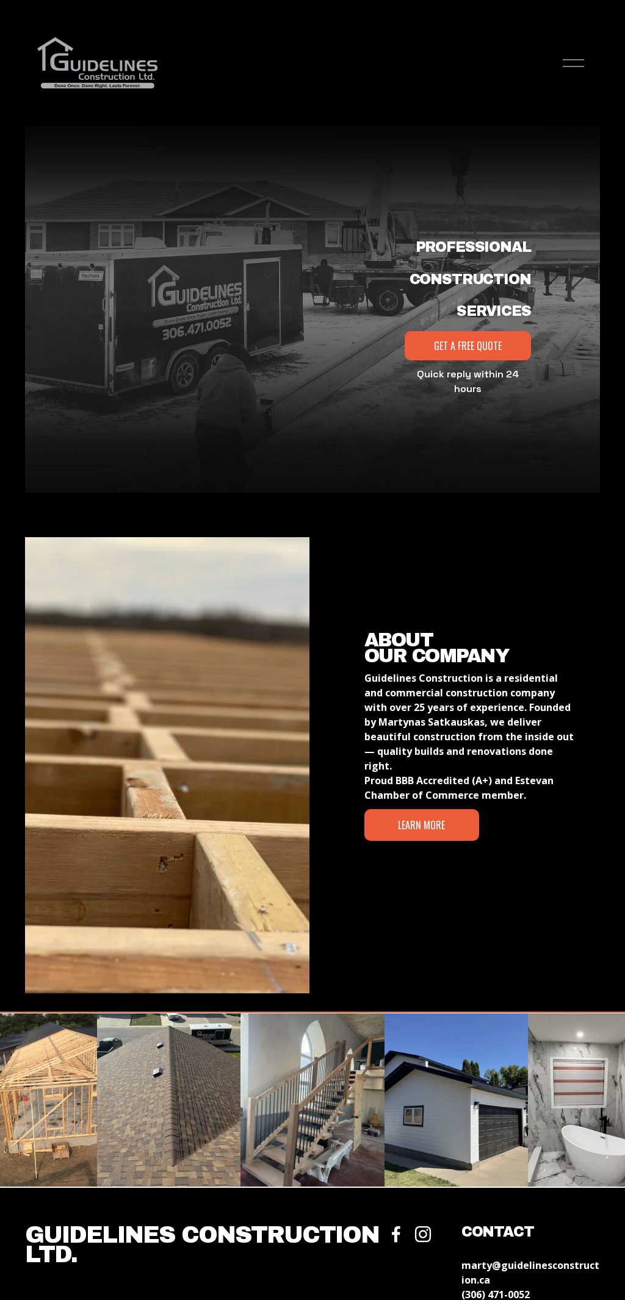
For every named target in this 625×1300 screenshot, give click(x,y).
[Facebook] (396, 1234)
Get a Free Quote (468, 345)
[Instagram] (423, 1234)
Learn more (421, 825)
